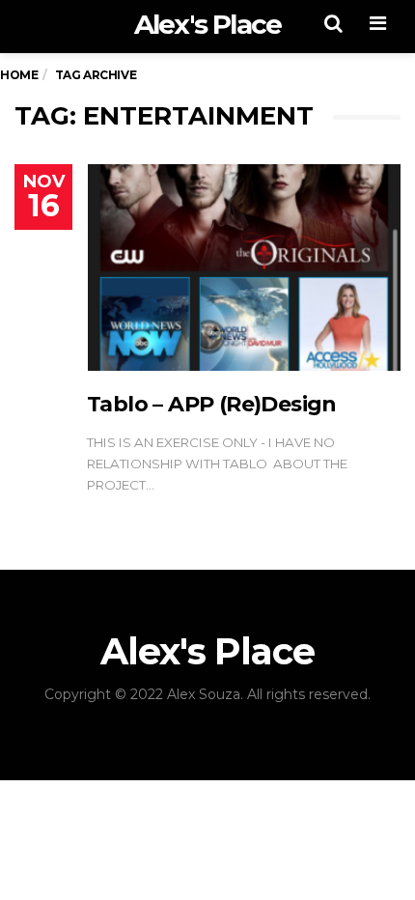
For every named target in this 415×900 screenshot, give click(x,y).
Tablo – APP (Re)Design (212, 404)
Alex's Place (207, 24)
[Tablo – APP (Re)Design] (244, 267)
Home (19, 75)
